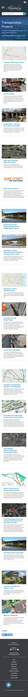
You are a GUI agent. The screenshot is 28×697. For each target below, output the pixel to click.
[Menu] (3, 7)
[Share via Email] (11, 635)
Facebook (13, 649)
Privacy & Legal (14, 677)
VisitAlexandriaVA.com (14, 654)
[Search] (24, 13)
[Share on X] (8, 635)
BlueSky (10, 649)
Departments (14, 664)
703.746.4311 (16, 644)
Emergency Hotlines (14, 671)
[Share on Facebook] (6, 635)
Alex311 (10, 644)
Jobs (14, 659)
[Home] (14, 7)
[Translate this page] (25, 2)
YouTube (18, 649)
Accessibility (14, 673)
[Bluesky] (3, 635)
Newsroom (14, 666)
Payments (14, 662)
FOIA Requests (14, 675)
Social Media (14, 668)
